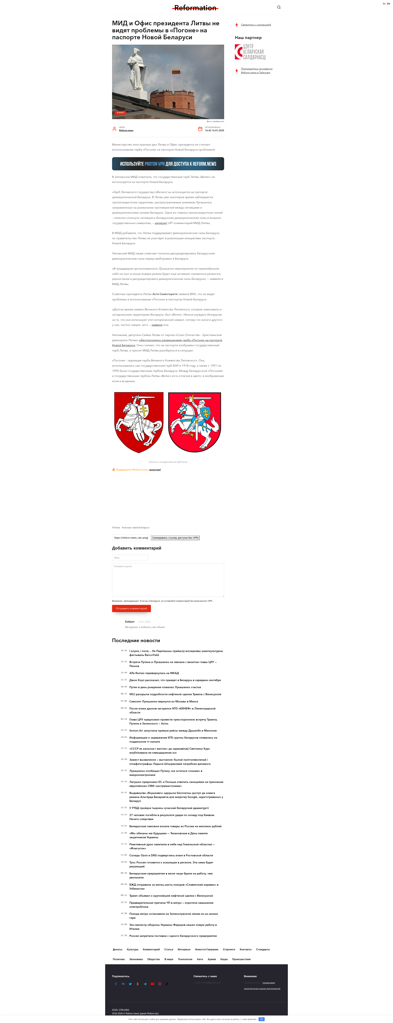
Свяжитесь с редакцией (256, 24)
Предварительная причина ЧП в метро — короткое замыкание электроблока (171, 904)
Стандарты (263, 949)
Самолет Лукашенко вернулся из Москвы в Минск (163, 701)
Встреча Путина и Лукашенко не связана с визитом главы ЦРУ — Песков (173, 664)
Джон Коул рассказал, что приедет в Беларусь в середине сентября (175, 680)
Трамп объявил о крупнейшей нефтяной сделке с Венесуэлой (171, 895)
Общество (153, 959)
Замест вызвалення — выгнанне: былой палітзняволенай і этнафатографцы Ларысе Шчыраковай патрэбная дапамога (170, 761)
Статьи (168, 949)
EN (388, 4)
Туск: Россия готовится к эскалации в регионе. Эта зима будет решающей (171, 864)
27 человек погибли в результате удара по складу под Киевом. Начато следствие (172, 817)
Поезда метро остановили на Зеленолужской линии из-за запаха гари (173, 915)
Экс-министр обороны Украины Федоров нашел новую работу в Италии (173, 926)
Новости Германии (206, 949)
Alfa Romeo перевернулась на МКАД (154, 673)
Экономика (136, 959)
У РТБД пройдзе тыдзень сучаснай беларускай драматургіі (169, 808)
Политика (119, 959)
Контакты (246, 949)
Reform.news (126, 130)
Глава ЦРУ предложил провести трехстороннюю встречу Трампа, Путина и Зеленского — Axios (173, 721)
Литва (117, 527)
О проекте (229, 949)
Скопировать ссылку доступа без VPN (175, 537)
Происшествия (241, 959)
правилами (269, 982)
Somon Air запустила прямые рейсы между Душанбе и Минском (173, 730)
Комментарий (151, 949)
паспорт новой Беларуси (136, 527)
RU (384, 4)
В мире (120, 113)
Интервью (184, 949)
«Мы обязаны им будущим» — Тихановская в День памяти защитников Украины (168, 835)
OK (261, 1019)
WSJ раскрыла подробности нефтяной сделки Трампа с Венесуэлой (175, 694)
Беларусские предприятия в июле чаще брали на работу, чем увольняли (171, 875)
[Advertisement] (168, 498)
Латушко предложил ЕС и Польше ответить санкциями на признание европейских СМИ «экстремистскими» (176, 783)
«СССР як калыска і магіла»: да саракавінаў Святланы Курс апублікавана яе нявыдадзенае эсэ (169, 750)
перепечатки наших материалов (262, 988)
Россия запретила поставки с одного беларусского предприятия (173, 935)
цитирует (161, 223)
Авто (200, 959)
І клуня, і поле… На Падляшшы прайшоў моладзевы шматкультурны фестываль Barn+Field (176, 653)
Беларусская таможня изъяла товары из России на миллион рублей (175, 826)
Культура (132, 949)
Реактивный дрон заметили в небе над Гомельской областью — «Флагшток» (172, 846)
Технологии (185, 959)
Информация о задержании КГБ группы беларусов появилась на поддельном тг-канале (173, 739)
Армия (212, 959)
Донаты (117, 949)
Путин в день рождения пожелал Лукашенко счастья (165, 687)
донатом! (155, 469)
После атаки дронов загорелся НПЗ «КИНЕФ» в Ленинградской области (172, 710)
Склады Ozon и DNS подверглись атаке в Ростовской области (171, 855)
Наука (224, 959)
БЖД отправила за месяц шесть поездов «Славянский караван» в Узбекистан (173, 886)
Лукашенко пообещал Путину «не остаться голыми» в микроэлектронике (165, 772)
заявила (157, 325)
